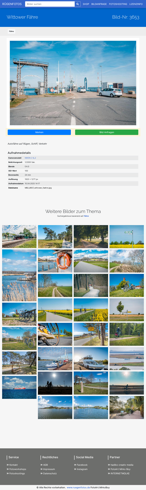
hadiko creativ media (122, 464)
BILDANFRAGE (99, 4)
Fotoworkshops (17, 469)
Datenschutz (50, 473)
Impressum (49, 469)
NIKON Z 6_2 (30, 158)
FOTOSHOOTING (118, 4)
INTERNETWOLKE (120, 473)
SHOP (86, 4)
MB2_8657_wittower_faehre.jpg (38, 188)
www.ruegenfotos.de (78, 487)
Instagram (82, 469)
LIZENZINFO (136, 4)
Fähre (11, 31)
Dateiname (13, 188)
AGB (45, 464)
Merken (39, 132)
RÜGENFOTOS (12, 4)
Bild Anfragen (107, 132)
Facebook (82, 464)
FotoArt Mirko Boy (120, 469)
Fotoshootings (17, 473)
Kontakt (13, 464)
